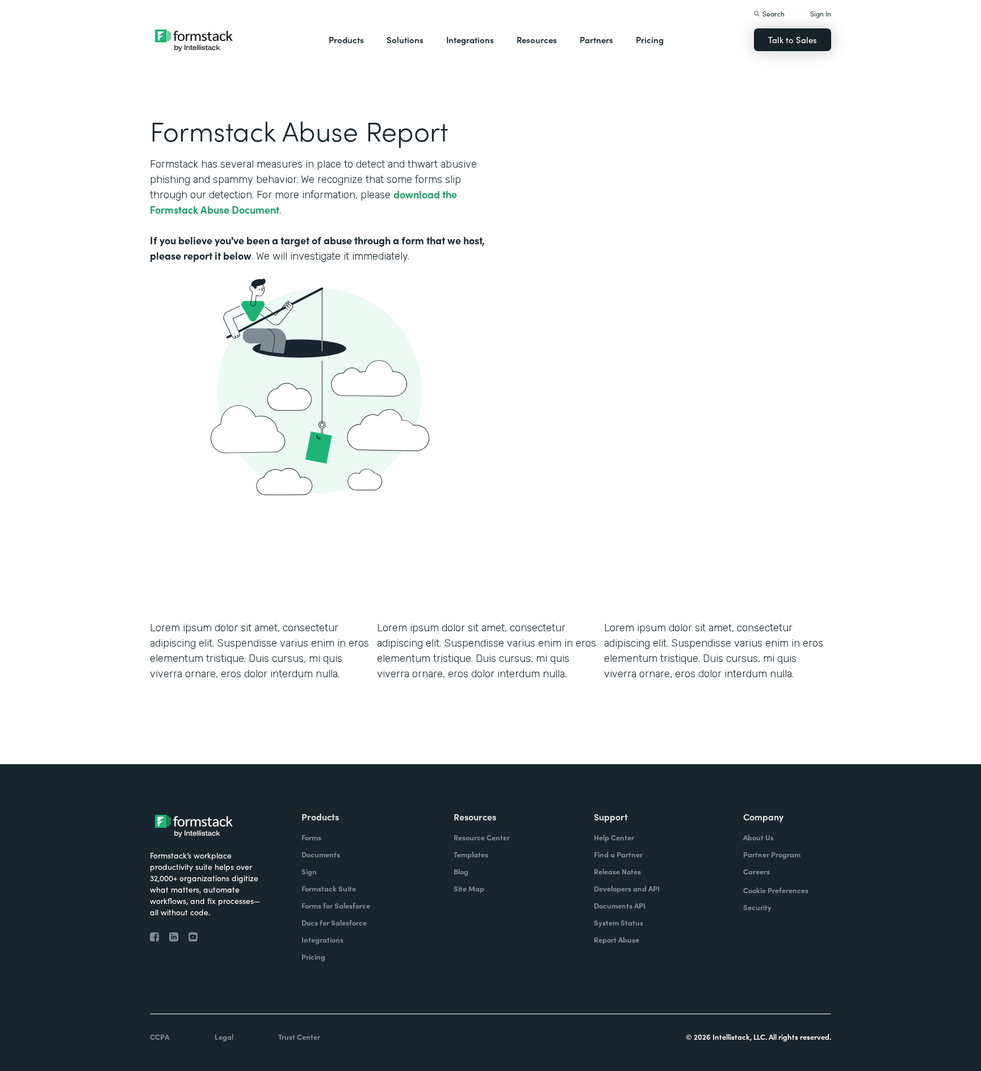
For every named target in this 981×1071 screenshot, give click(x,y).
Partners (596, 39)
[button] (346, 40)
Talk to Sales (792, 39)
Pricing (650, 39)
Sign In (820, 13)
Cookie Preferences (775, 890)
